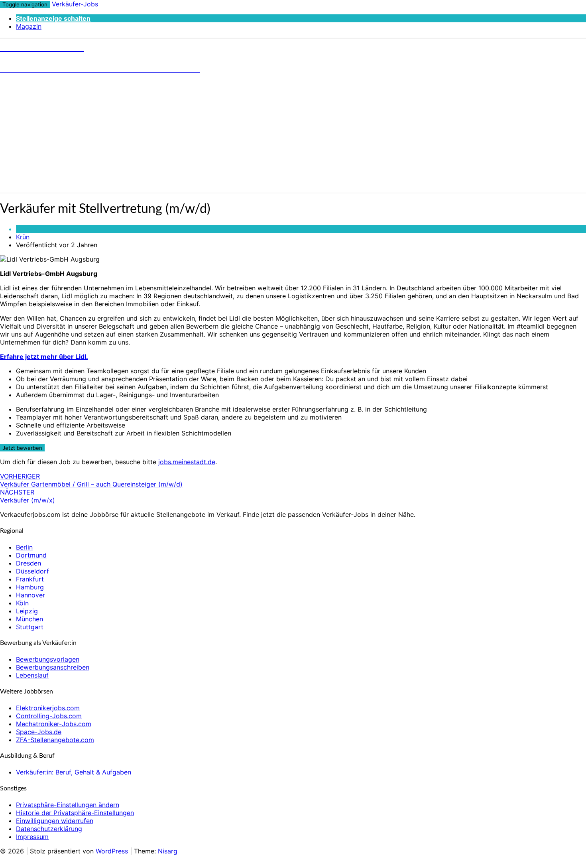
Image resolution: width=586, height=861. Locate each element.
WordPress (112, 851)
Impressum (32, 837)
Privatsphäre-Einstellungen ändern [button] (67, 805)
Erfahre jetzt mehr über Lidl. (44, 357)
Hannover (30, 595)
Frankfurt (30, 579)
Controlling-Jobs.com (49, 716)
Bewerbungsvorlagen (47, 659)
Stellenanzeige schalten (53, 18)
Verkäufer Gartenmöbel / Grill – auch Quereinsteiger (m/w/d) (91, 480)
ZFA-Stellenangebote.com (55, 740)
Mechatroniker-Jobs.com (53, 724)
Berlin (24, 547)
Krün (22, 237)
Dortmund (31, 555)
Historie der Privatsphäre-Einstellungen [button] (75, 813)
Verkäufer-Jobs (75, 4)
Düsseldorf (32, 571)
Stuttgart (29, 627)
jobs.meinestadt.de (186, 462)
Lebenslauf (32, 675)
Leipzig (27, 611)
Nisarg (167, 851)
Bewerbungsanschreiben (52, 667)
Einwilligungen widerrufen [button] (54, 821)
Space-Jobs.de (38, 732)
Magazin (28, 26)
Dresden (28, 563)
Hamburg (30, 587)
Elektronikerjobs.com (48, 708)
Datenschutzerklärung (49, 829)
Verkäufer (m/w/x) (27, 496)
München (29, 619)
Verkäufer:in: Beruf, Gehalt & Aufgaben (73, 772)
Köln (22, 603)
